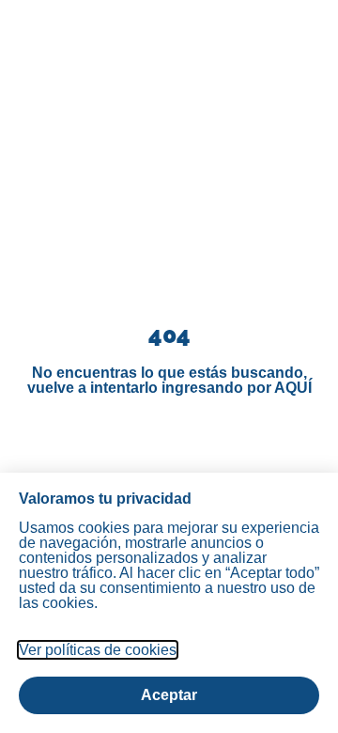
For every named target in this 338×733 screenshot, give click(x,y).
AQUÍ (293, 388)
